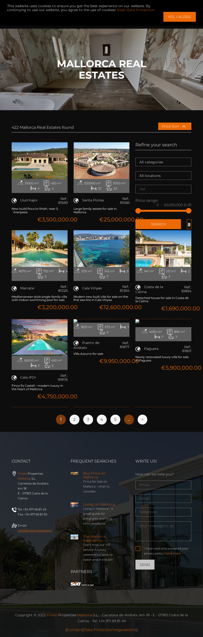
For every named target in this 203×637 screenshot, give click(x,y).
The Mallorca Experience (94, 538)
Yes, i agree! (179, 17)
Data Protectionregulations (109, 629)
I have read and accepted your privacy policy (166, 551)
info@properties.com (44, 530)
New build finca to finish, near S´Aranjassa (35, 210)
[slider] (138, 210)
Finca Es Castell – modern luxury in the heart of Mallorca (37, 387)
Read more (172, 553)
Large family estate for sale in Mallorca (95, 210)
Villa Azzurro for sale (88, 354)
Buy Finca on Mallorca (94, 475)
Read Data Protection (135, 10)
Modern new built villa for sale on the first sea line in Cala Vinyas (101, 298)
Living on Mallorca (99, 504)
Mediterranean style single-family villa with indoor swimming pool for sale (39, 298)
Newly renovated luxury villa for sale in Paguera (162, 358)
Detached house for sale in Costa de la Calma (162, 299)
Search (158, 224)
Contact (74, 629)
